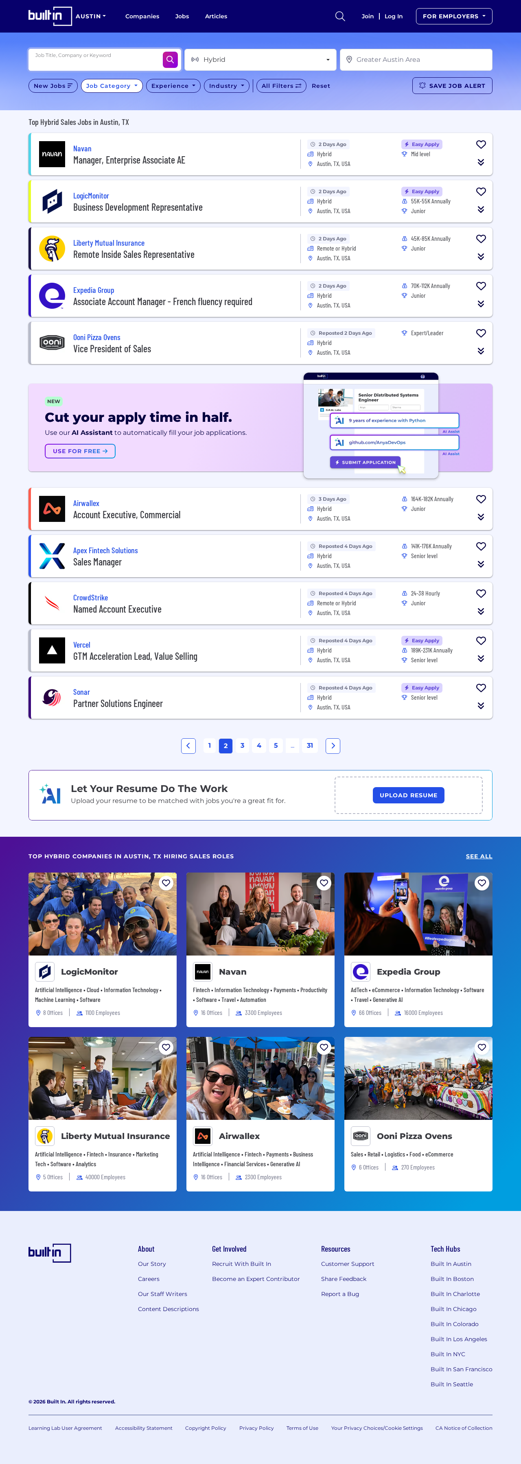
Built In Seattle (452, 1384)
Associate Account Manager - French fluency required (162, 301)
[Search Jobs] (170, 60)
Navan (233, 972)
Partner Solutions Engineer (118, 703)
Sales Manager (97, 561)
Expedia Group (408, 972)
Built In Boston (452, 1279)
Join (368, 16)
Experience (171, 85)
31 (310, 745)
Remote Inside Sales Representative (134, 254)
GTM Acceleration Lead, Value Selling (135, 656)
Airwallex (239, 1136)
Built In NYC (448, 1354)
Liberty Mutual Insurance (115, 1136)
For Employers (452, 16)
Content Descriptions (168, 1309)
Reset (321, 85)
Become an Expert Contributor (256, 1279)
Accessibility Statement (144, 1428)
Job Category (109, 85)
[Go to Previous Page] (188, 746)
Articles (216, 16)
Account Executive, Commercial (127, 514)
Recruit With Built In (241, 1264)
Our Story (152, 1264)
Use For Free (78, 451)
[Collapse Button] (481, 162)
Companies (142, 16)
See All (479, 856)
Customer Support (347, 1264)
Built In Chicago (454, 1309)
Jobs (182, 16)
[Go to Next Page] (333, 746)
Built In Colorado (455, 1324)
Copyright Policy (205, 1428)
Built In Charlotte (455, 1294)
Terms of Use (302, 1428)
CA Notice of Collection (464, 1428)
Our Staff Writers (162, 1294)
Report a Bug (340, 1294)
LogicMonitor (89, 972)
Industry (224, 85)
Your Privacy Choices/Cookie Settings (377, 1428)
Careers (149, 1279)
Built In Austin (451, 1264)
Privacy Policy (256, 1428)
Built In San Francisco (462, 1369)
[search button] (340, 16)
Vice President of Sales (112, 348)
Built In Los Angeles (459, 1339)
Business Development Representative (138, 207)
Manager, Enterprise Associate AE (129, 160)
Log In (394, 16)
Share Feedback (343, 1279)
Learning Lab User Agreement (65, 1428)
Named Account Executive (117, 609)
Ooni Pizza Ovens (414, 1136)
